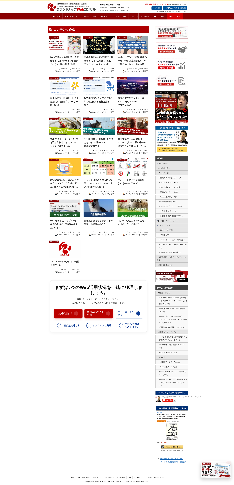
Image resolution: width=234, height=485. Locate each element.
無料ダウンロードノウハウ (168, 332)
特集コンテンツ (164, 293)
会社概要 (137, 477)
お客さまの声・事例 (165, 230)
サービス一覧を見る (129, 313)
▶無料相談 (156, 8)
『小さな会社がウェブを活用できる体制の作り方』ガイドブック (173, 338)
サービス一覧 (163, 173)
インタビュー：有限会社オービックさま (173, 246)
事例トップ (164, 235)
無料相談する (67, 313)
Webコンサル (98, 477)
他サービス (110, 477)
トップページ (163, 163)
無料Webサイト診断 (98, 313)
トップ (73, 477)
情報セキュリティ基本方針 (171, 459)
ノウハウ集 (147, 477)
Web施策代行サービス (169, 202)
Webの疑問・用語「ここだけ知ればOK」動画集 (172, 373)
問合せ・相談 (159, 477)
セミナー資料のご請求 (168, 353)
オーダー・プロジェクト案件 (171, 206)
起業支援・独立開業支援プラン (171, 216)
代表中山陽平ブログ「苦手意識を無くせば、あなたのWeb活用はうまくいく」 (173, 382)
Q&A (129, 477)
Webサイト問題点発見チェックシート (172, 346)
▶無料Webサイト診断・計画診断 (175, 8)
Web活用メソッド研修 (169, 197)
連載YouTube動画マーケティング (173, 327)
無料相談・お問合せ (165, 265)
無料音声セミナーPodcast (170, 362)
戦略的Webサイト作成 (169, 192)
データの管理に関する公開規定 (173, 462)
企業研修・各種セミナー (169, 211)
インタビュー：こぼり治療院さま (172, 240)
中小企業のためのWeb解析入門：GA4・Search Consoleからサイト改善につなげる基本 (173, 319)
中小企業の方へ (164, 168)
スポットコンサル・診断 (169, 182)
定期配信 (161, 357)
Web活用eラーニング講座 (170, 187)
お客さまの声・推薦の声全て (171, 252)
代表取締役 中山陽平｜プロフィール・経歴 (172, 258)
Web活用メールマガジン (169, 367)
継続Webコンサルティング (170, 178)
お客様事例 (121, 477)
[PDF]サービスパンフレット (169, 221)
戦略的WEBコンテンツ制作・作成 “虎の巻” (172, 310)
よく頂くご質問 (164, 225)
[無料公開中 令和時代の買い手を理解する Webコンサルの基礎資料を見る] (216, 469)
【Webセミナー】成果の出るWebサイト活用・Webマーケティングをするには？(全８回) (173, 301)
